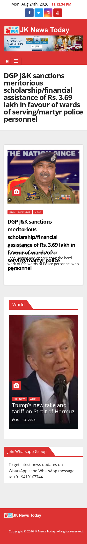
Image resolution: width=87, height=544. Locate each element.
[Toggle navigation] (16, 61)
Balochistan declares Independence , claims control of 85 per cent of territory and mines (44, 402)
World (43, 386)
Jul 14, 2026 (28, 420)
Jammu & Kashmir (19, 212)
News (38, 212)
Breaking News (25, 386)
